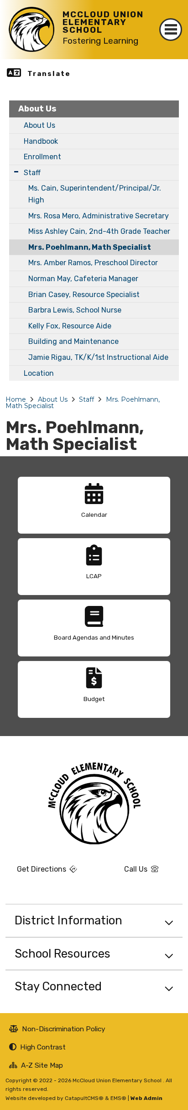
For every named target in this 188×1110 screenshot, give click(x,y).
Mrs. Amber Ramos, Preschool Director (93, 262)
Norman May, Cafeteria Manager (83, 278)
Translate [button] (49, 74)
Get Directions (36, 872)
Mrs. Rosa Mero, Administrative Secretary (98, 216)
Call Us (124, 872)
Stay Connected (58, 986)
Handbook (41, 141)
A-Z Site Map (36, 1066)
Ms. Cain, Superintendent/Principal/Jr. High (94, 194)
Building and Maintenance (73, 341)
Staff (32, 172)
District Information (68, 920)
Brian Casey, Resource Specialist (84, 294)
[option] (94, 505)
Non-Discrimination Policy (57, 1029)
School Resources (62, 953)
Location (39, 373)
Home (15, 399)
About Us (37, 109)
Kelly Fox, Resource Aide (69, 326)
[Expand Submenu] (16, 172)
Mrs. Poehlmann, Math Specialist (89, 247)
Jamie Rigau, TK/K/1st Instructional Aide (98, 357)
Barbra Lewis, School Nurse (74, 310)
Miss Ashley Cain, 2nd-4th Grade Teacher (99, 231)
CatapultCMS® (84, 1098)
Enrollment (42, 156)
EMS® (118, 1098)
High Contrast (43, 1047)
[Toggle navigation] (170, 29)
